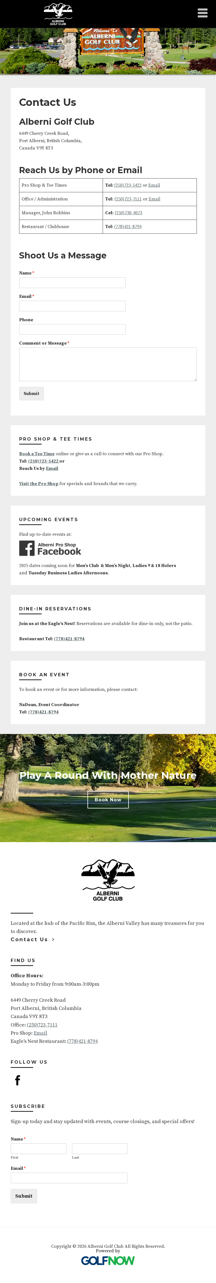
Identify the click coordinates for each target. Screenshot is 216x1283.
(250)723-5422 (127, 185)
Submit (31, 393)
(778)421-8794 (127, 226)
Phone (26, 320)
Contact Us (29, 939)
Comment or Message (44, 343)
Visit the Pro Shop (38, 484)
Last (75, 1157)
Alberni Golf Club (58, 14)
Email (154, 185)
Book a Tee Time (37, 454)
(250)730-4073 (128, 213)
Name (26, 273)
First (14, 1157)
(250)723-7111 (128, 199)
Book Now (108, 799)
